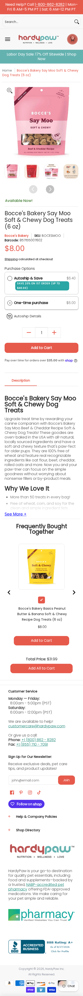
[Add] (54, 332)
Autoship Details (27, 316)
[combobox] (38, 22)
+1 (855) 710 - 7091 (32, 744)
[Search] (76, 22)
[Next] (74, 122)
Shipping (11, 259)
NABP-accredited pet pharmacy (36, 887)
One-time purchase (31, 302)
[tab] (21, 382)
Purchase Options (20, 268)
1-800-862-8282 (50, 4)
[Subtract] (28, 332)
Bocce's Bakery (17, 235)
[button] (72, 39)
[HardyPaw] (38, 39)
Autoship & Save (37, 283)
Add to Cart (41, 347)
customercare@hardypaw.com (36, 726)
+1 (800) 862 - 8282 (38, 739)
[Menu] (7, 39)
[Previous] (8, 122)
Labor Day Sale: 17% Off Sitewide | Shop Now (41, 56)
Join (66, 780)
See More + (16, 514)
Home (7, 70)
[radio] (9, 278)
